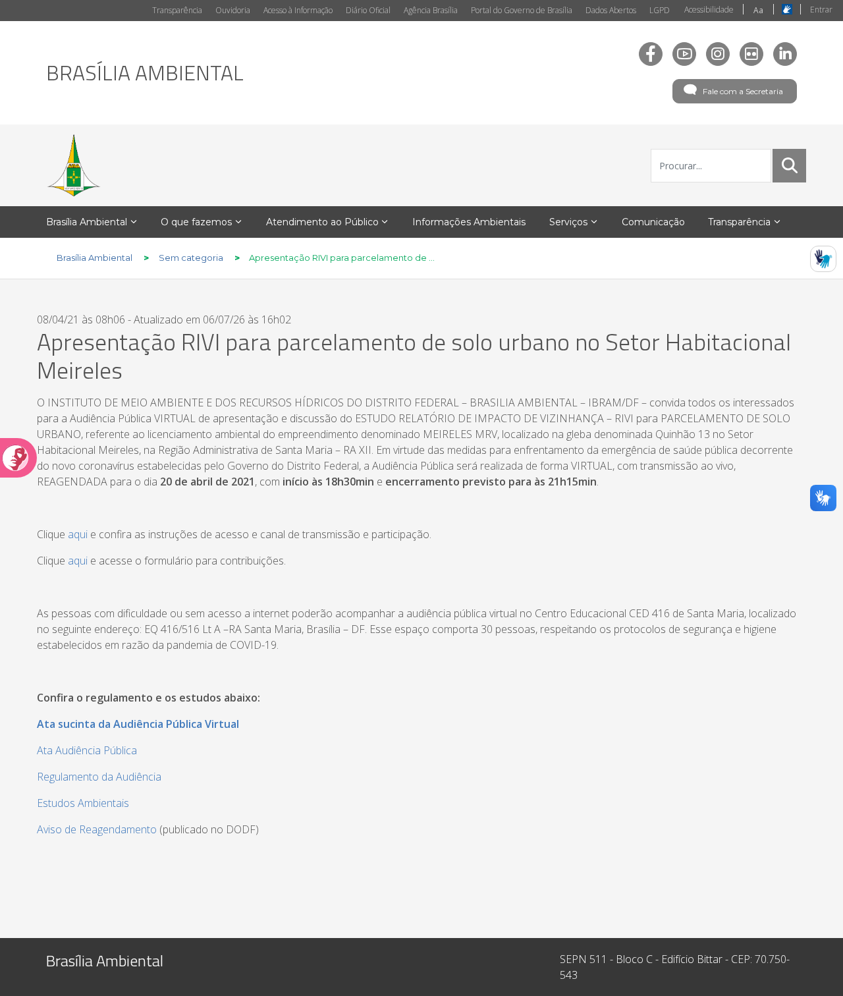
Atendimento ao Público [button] (322, 222)
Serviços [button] (568, 222)
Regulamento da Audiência (99, 776)
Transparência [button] (739, 222)
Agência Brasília (431, 10)
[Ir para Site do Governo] (73, 165)
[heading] (145, 72)
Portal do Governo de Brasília (521, 10)
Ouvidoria (232, 10)
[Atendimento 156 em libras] (823, 259)
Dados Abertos (610, 10)
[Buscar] (789, 165)
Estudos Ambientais (83, 803)
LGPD (659, 10)
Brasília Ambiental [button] (86, 222)
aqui (78, 534)
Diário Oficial (368, 10)
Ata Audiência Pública (87, 750)
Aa (758, 10)
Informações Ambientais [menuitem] (469, 222)
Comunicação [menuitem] (653, 222)
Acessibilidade (709, 9)
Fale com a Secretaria (743, 91)
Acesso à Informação (298, 10)
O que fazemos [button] (196, 222)
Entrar (821, 9)
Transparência (177, 10)
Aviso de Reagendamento (97, 829)
